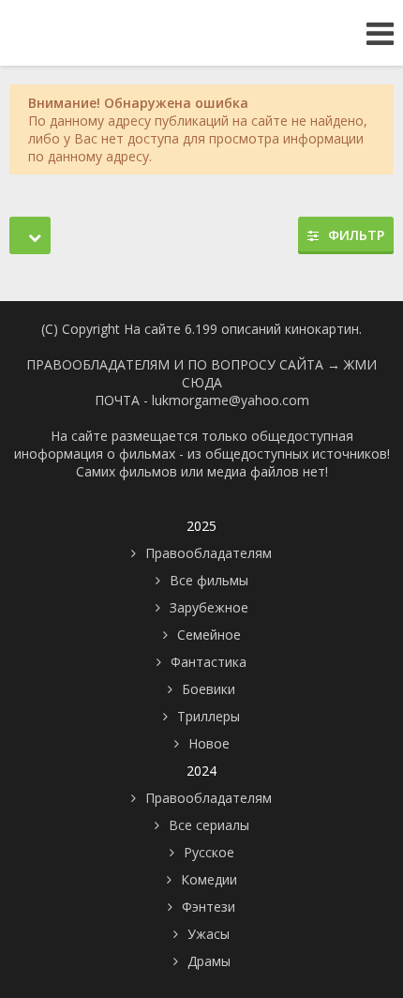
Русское (209, 852)
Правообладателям (208, 553)
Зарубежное (209, 607)
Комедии (209, 879)
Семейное (209, 634)
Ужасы (208, 934)
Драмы (209, 961)
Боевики (208, 689)
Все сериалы (209, 825)
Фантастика (208, 662)
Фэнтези (208, 906)
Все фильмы (209, 580)
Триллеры (208, 716)
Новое (209, 743)
